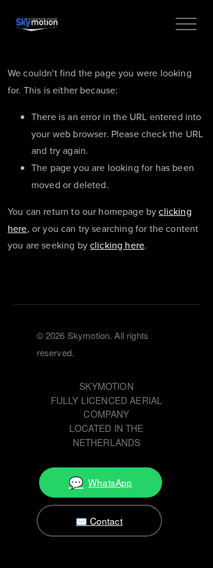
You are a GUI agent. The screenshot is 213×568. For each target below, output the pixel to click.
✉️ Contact (99, 520)
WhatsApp (100, 481)
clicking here (117, 244)
